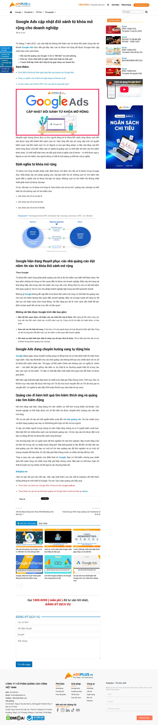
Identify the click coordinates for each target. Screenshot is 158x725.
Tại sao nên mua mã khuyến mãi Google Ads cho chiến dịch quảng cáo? (85, 578)
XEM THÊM (43, 524)
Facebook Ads (76, 691)
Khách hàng (126, 5)
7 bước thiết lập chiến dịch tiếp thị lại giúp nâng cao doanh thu (47, 62)
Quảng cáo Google (5, 49)
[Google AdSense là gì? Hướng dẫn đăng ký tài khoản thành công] (29, 564)
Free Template (61, 694)
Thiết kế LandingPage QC (6, 62)
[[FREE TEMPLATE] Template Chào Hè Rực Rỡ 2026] (113, 51)
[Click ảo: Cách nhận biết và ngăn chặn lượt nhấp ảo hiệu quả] (58, 538)
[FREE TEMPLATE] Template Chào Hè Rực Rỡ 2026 (132, 52)
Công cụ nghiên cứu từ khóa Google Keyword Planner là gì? (42, 78)
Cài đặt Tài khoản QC (5, 70)
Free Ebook (60, 691)
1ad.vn (85, 491)
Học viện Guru (76, 697)
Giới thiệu (115, 5)
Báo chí (89, 697)
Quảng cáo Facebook (5, 55)
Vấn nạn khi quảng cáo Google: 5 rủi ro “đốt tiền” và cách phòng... (48, 56)
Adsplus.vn (22, 471)
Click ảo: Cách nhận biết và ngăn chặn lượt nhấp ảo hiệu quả (46, 59)
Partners (90, 701)
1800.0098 (91, 4)
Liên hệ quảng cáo (141, 5)
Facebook (28, 12)
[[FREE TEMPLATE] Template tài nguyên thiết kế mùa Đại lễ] (113, 72)
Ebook (124, 26)
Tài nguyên (49, 12)
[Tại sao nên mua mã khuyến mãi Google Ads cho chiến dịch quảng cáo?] (87, 564)
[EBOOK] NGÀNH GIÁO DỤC (132, 61)
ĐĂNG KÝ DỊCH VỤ (58, 604)
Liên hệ (89, 691)
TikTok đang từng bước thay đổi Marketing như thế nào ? (35, 513)
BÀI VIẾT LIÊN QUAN (28, 524)
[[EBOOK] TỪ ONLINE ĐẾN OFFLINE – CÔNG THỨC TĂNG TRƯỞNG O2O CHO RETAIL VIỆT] (113, 40)
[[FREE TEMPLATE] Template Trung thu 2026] (113, 30)
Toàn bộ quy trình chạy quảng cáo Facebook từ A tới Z (81, 513)
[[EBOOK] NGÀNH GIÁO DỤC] (113, 61)
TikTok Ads (75, 694)
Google (18, 12)
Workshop (59, 688)
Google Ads (75, 688)
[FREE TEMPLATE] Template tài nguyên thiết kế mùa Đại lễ (132, 73)
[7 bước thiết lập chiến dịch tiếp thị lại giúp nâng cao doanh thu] (87, 538)
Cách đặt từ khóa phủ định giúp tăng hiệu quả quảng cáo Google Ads (46, 72)
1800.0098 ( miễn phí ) (48, 600)
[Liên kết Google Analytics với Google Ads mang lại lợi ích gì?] (58, 564)
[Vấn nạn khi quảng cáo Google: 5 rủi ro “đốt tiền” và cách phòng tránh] (29, 538)
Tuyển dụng (91, 694)
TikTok (39, 12)
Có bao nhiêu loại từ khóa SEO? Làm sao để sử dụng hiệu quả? (43, 84)
